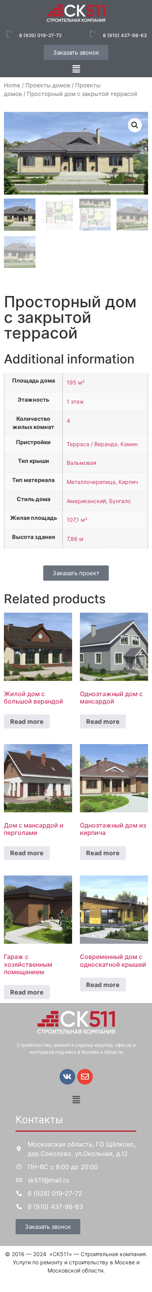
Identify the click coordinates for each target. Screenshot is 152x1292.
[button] (76, 69)
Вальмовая (81, 462)
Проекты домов (47, 85)
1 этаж (75, 401)
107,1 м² (77, 519)
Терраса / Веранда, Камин (102, 444)
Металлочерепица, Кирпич (102, 482)
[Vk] (67, 1077)
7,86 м (75, 538)
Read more (27, 721)
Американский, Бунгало (99, 501)
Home (12, 85)
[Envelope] (85, 1077)
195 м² (76, 382)
